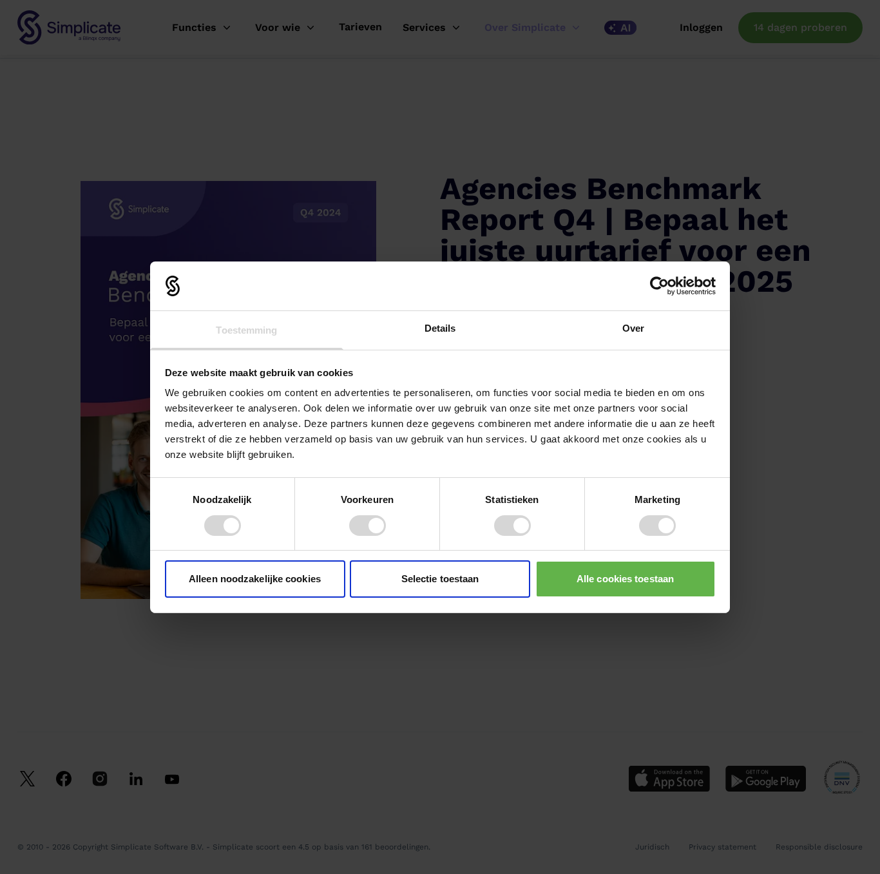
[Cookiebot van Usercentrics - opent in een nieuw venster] (659, 286)
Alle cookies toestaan (625, 578)
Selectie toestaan (440, 578)
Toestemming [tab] (246, 330)
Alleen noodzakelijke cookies (255, 578)
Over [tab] (633, 328)
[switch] (367, 525)
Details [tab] (440, 328)
